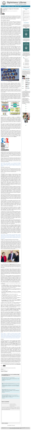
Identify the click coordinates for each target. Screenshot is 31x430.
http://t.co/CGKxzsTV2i (7, 391)
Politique (8, 364)
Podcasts (12, 6)
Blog (18, 6)
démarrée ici (15, 16)
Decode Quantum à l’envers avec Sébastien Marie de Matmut (26, 13)
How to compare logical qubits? (26, 16)
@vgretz (4, 377)
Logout (20, 428)
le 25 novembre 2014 (12, 389)
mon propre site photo (27, 101)
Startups (13, 364)
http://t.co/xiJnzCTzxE (7, 379)
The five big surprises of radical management (7, 37)
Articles (12, 428)
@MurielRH (4, 389)
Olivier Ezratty (18, 363)
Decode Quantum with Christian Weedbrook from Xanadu (26, 17)
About (20, 6)
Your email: (2, 369)
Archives (5, 6)
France (4, 364)
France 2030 (9, 243)
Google (6, 364)
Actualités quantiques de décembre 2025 (25, 20)
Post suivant (13, 425)
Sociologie (10, 364)
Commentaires (17, 428)
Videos (16, 6)
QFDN (23, 100)
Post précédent (9, 425)
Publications (8, 6)
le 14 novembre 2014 (12, 377)
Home (2, 6)
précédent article (16, 196)
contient (15, 204)
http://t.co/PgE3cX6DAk (13, 385)
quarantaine (14, 191)
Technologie (15, 364)
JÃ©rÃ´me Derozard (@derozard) (7, 383)
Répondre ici (3, 380)
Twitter (8, 377)
